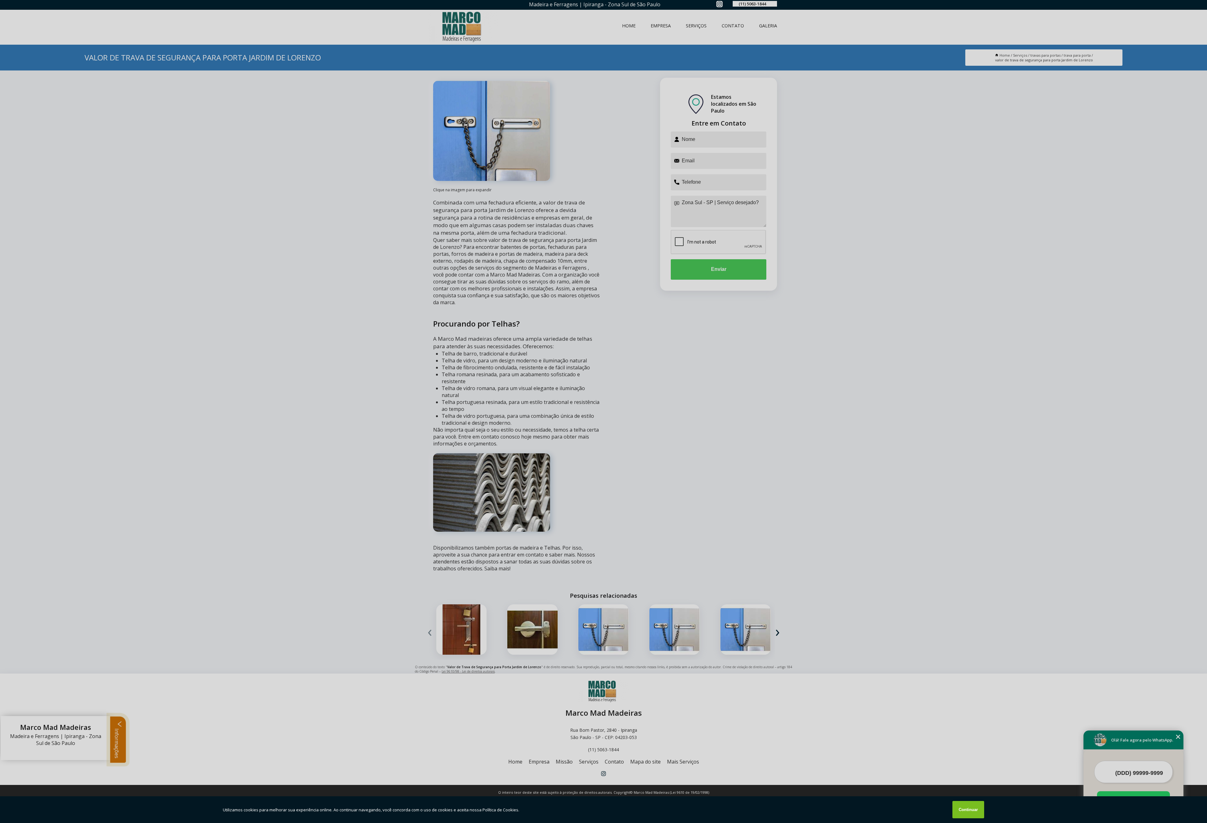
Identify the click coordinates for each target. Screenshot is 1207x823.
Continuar (968, 809)
